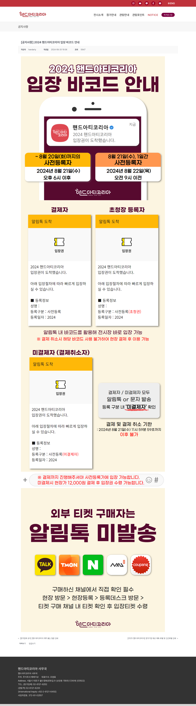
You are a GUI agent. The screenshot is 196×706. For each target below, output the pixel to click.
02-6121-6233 (33, 688)
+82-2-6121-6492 (47, 691)
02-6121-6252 (40, 684)
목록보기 (22, 643)
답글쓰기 (32, 643)
